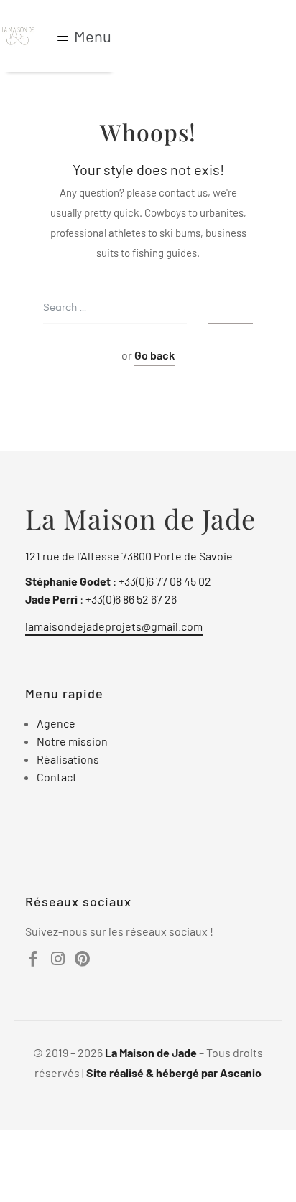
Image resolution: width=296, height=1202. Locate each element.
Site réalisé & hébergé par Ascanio (174, 1072)
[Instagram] (57, 959)
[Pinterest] (82, 959)
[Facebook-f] (33, 959)
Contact (57, 777)
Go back (154, 355)
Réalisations (68, 759)
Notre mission (72, 741)
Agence (56, 723)
